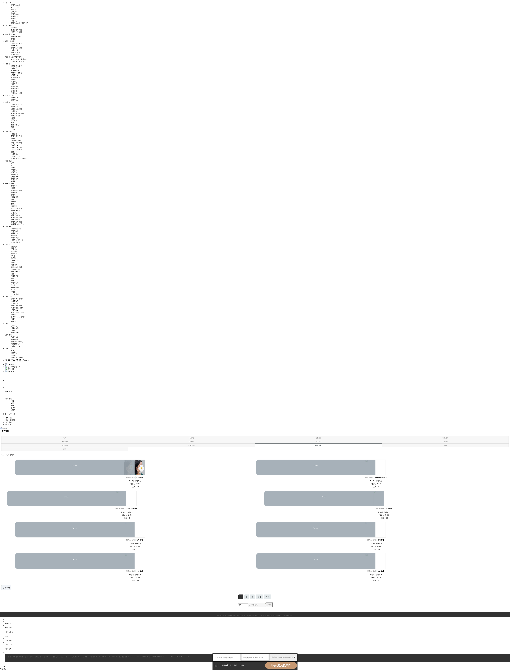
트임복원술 (15, 86)
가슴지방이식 (15, 156)
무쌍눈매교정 (15, 77)
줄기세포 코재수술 (17, 113)
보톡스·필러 (318, 445)
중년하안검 (15, 100)
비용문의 (8, 628)
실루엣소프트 (15, 211)
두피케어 (14, 321)
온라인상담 (15, 337)
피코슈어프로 (15, 272)
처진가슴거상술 (16, 147)
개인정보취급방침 (17, 357)
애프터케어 (15, 27)
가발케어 (14, 319)
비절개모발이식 (16, 305)
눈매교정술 (15, 75)
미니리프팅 (15, 46)
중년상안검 (15, 98)
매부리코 (14, 120)
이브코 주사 (15, 294)
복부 (12, 163)
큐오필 (13, 285)
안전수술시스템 (16, 30)
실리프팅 (14, 213)
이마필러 (139, 477)
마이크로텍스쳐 (16, 143)
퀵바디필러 (15, 283)
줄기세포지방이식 (17, 217)
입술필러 (380, 571)
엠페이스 (14, 186)
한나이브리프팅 (16, 48)
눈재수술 (14, 91)
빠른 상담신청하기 (281, 665)
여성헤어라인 (15, 303)
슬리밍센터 (15, 179)
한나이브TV (15, 333)
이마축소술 (15, 238)
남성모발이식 (15, 301)
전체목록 (6, 588)
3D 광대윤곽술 (16, 229)
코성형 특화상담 (16, 104)
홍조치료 (14, 253)
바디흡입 (14, 170)
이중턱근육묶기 (16, 208)
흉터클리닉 (15, 39)
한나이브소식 (15, 14)
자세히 (241, 665)
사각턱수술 (15, 233)
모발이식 (445, 442)
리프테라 (14, 206)
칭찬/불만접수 (16, 344)
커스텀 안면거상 (16, 43)
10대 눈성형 (15, 88)
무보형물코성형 (16, 109)
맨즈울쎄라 (15, 197)
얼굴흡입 (14, 172)
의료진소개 (15, 7)
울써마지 (14, 195)
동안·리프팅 (191, 445)
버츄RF (13, 201)
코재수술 (14, 111)
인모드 (13, 204)
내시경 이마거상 (16, 55)
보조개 (13, 290)
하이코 (13, 292)
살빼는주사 (15, 177)
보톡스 (13, 278)
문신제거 (14, 258)
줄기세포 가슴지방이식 (19, 159)
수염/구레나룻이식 (17, 312)
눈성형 (191, 438)
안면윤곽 (318, 442)
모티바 (13, 138)
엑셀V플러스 (15, 269)
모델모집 (14, 21)
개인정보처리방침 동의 (228, 665)
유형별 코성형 (16, 116)
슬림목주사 (15, 287)
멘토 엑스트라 (16, 140)
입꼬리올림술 (15, 242)
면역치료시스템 (16, 222)
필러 (12, 281)
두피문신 (14, 314)
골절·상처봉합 (16, 36)
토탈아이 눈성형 (16, 73)
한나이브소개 (15, 5)
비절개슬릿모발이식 (18, 308)
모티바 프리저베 (16, 136)
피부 (12, 403)
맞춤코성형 (15, 107)
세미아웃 (14, 68)
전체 (64, 438)
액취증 (13, 181)
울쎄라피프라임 (16, 190)
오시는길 (14, 18)
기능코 (13, 129)
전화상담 (8, 623)
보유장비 (14, 9)
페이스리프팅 (15, 52)
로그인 (13, 351)
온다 (12, 199)
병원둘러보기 (15, 16)
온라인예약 (15, 339)
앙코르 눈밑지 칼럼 (17, 61)
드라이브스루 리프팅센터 (20, 23)
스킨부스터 (15, 260)
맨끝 (267, 597)
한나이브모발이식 (17, 299)
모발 (12, 405)
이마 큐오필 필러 (381, 477)
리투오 (13, 262)
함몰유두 (14, 152)
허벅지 (13, 168)
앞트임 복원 (15, 84)
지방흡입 (65, 442)
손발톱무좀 (15, 276)
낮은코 (13, 118)
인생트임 (14, 79)
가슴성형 (14, 134)
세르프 (13, 188)
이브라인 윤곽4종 (17, 240)
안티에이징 (15, 50)
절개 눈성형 (15, 70)
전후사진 (14, 326)
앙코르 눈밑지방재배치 (19, 59)
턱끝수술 (14, 235)
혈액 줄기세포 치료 (17, 224)
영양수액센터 (15, 220)
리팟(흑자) (14, 265)
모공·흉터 (14, 251)
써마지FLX (14, 192)
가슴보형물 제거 (16, 149)
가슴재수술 (15, 145)
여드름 (13, 256)
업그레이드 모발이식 (18, 317)
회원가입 (14, 353)
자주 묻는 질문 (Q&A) (17, 360)
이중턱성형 (15, 174)
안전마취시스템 (16, 32)
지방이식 (191, 442)
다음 (259, 597)
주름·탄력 (14, 247)
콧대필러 (389, 509)
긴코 (12, 127)
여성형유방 (15, 154)
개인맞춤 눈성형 (16, 66)
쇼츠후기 (14, 330)
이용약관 (14, 355)
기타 (64, 449)
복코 (12, 122)
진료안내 (14, 12)
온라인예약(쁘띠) (17, 342)
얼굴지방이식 (15, 215)
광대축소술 (15, 231)
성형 (12, 401)
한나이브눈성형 (16, 93)
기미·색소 (14, 249)
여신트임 (14, 82)
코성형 (318, 438)
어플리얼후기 (15, 328)
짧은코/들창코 (16, 125)
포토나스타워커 (16, 267)
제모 (12, 274)
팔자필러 (139, 540)
